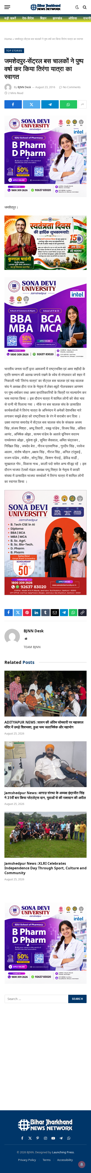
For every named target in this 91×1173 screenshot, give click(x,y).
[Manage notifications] (81, 1164)
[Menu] (7, 7)
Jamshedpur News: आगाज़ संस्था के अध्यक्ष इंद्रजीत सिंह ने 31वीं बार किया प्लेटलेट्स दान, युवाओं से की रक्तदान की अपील (45, 795)
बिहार (43, 18)
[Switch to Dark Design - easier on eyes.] (77, 7)
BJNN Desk (24, 87)
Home (8, 39)
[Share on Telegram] (50, 104)
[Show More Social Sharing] (82, 104)
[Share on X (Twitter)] (31, 104)
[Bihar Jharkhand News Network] (45, 7)
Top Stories (14, 50)
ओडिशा (72, 18)
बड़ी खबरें (10, 18)
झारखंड (57, 18)
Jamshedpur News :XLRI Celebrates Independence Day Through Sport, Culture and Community (45, 868)
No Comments (72, 87)
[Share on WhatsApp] (68, 104)
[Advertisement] (45, 1057)
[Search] (84, 7)
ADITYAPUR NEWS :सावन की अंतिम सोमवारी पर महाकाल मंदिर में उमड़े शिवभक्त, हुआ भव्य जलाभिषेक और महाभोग (43, 724)
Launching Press (63, 1152)
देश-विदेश (28, 18)
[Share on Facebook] (13, 104)
